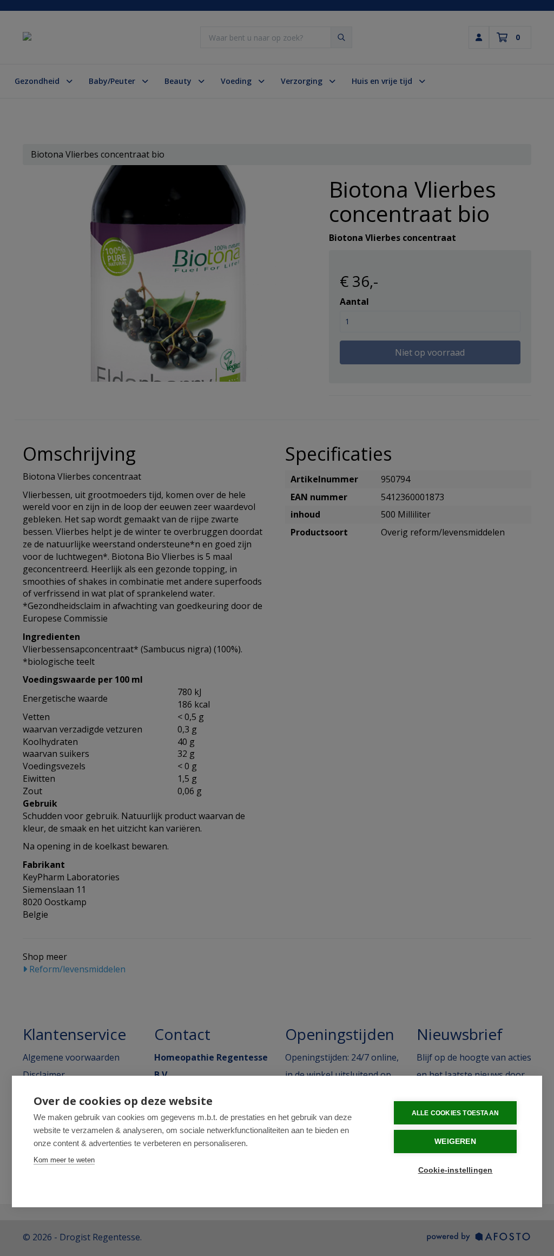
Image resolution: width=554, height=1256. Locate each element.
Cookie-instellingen (455, 1170)
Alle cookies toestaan (455, 1113)
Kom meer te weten (64, 1160)
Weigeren (455, 1141)
